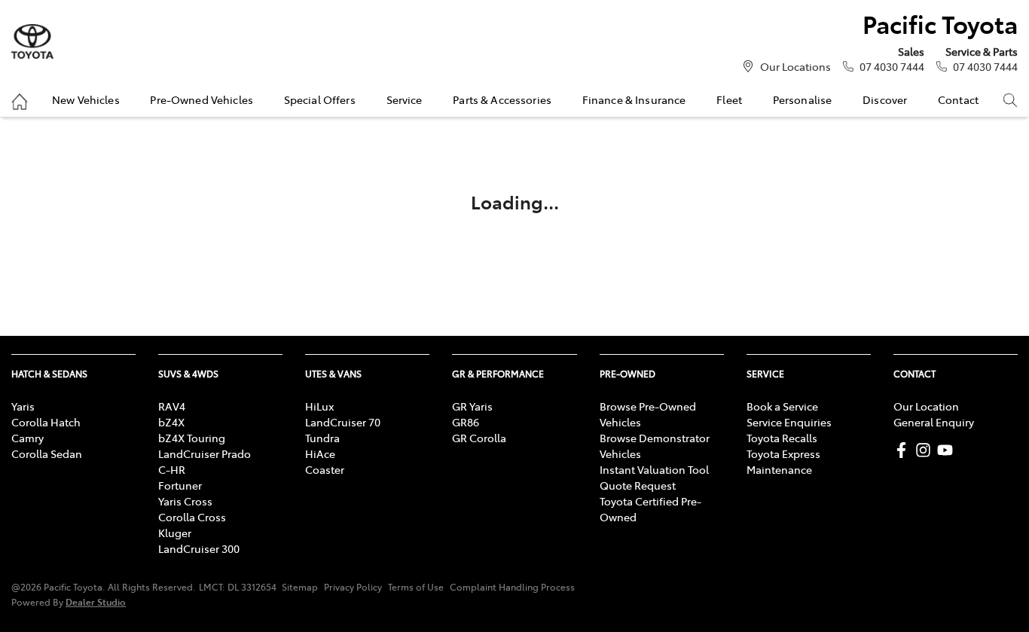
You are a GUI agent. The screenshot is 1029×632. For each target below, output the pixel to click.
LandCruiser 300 (199, 548)
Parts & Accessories (502, 99)
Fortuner (180, 485)
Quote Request (638, 485)
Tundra (322, 437)
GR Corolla (479, 437)
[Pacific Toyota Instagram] (926, 450)
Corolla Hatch (46, 421)
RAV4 (171, 406)
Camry (27, 437)
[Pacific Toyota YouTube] (948, 450)
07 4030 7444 (892, 66)
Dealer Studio (96, 601)
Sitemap (300, 587)
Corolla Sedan (46, 453)
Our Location (926, 406)
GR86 (465, 421)
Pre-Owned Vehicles (201, 99)
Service (404, 99)
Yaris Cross (185, 500)
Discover (885, 99)
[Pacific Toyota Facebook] (904, 450)
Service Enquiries (789, 421)
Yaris (23, 406)
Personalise (802, 99)
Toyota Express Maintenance (783, 461)
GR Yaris (472, 406)
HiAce (320, 453)
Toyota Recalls (782, 437)
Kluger (174, 532)
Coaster (324, 469)
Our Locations (795, 66)
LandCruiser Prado (204, 453)
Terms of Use (416, 587)
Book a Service (782, 406)
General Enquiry (933, 421)
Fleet (729, 99)
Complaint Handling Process (512, 587)
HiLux (319, 406)
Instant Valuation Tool (654, 469)
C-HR (171, 469)
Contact (958, 99)
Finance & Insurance (634, 99)
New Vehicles (86, 99)
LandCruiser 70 (342, 421)
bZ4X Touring (191, 437)
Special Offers (320, 99)
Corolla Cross (192, 516)
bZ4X (171, 421)
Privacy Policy (353, 587)
